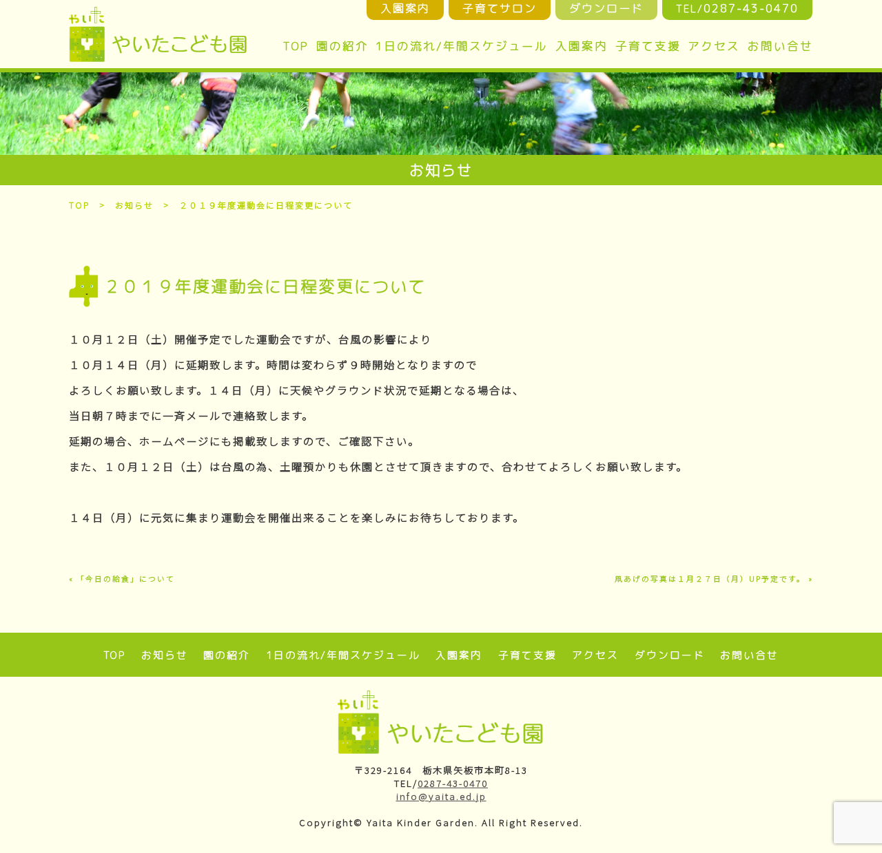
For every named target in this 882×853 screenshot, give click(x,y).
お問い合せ (780, 46)
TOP (296, 46)
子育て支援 (648, 46)
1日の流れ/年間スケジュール (462, 46)
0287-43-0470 (453, 783)
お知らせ (134, 205)
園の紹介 (342, 46)
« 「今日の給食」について (122, 578)
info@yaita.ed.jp (441, 796)
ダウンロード (670, 655)
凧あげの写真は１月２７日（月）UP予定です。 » (714, 578)
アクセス (714, 46)
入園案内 (581, 46)
